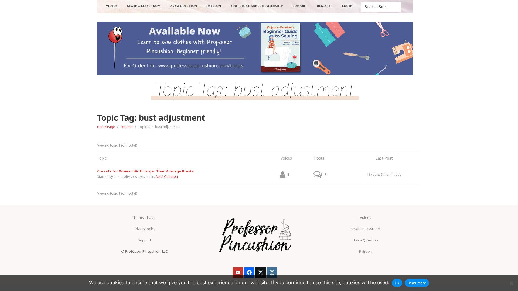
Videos (365, 217)
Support (144, 240)
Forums (126, 126)
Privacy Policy (144, 228)
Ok (397, 283)
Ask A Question (167, 176)
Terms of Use (144, 217)
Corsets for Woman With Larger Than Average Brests (145, 171)
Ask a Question (365, 240)
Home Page (106, 126)
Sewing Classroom (365, 228)
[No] (511, 283)
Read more (417, 283)
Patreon (365, 251)
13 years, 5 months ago (384, 174)
